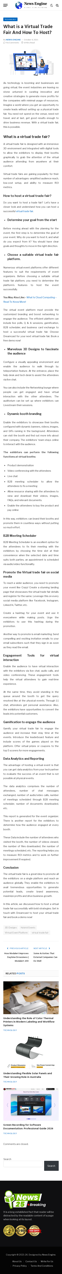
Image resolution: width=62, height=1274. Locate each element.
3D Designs (11, 927)
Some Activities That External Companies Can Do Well (45, 957)
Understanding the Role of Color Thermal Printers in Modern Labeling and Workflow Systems (29, 1022)
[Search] (57, 5)
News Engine (13, 39)
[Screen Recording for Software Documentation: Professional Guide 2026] (31, 1104)
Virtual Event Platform (16, 932)
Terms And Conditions (42, 1265)
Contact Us (31, 1261)
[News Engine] (31, 5)
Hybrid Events (28, 927)
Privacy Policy (20, 1265)
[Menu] (5, 5)
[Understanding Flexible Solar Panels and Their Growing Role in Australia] (31, 1052)
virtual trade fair (24, 211)
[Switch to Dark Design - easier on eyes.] (51, 5)
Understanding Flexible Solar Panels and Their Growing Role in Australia (27, 1075)
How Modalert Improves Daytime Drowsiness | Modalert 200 (16, 957)
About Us (17, 1261)
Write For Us (47, 1261)
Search (7, 1159)
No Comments (12, 42)
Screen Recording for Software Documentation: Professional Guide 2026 (28, 1127)
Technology (10, 19)
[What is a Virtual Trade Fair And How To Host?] (31, 62)
